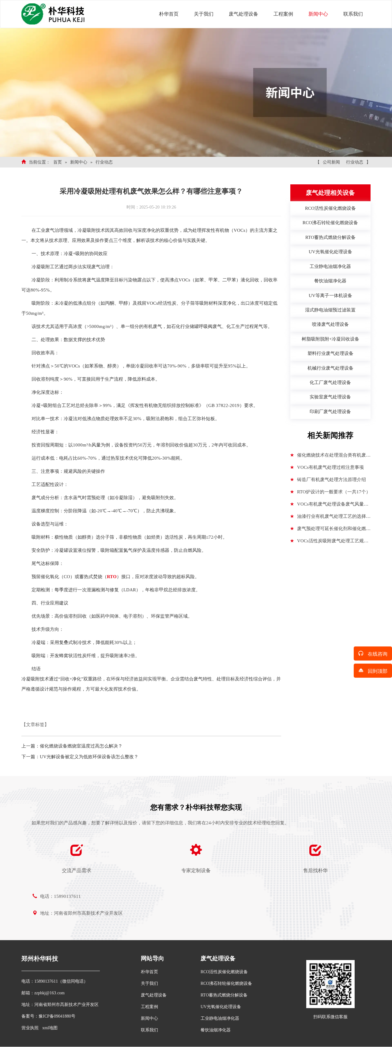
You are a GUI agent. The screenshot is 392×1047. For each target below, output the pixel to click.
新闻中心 (318, 14)
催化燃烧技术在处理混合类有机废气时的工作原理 (330, 457)
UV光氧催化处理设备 (221, 1006)
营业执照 (30, 1028)
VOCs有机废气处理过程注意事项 (330, 467)
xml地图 (50, 1028)
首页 (57, 162)
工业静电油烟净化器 (220, 1018)
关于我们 (203, 14)
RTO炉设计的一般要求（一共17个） (334, 491)
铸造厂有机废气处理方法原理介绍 (331, 479)
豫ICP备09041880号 (57, 1016)
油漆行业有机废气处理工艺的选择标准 (330, 518)
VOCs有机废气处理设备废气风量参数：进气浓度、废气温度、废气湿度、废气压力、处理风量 (329, 506)
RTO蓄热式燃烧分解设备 (224, 995)
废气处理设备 (243, 14)
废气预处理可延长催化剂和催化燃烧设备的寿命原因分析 (330, 530)
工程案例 (283, 14)
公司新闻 (331, 162)
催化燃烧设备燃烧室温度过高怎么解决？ (81, 746)
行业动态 (104, 162)
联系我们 (353, 14)
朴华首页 (169, 14)
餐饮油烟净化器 (216, 1030)
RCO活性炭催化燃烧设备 (224, 972)
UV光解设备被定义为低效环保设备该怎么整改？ (89, 756)
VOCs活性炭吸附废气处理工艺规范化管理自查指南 (329, 542)
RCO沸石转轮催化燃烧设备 (226, 983)
